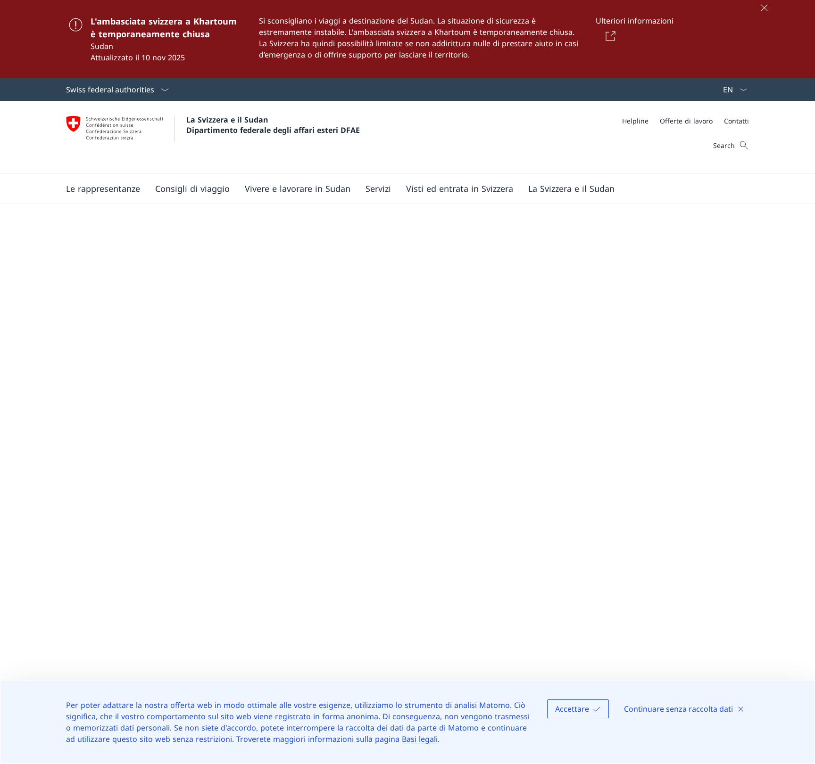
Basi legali (420, 739)
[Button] (609, 35)
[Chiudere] (764, 7)
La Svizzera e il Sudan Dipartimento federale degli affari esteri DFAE (273, 125)
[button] (103, 188)
